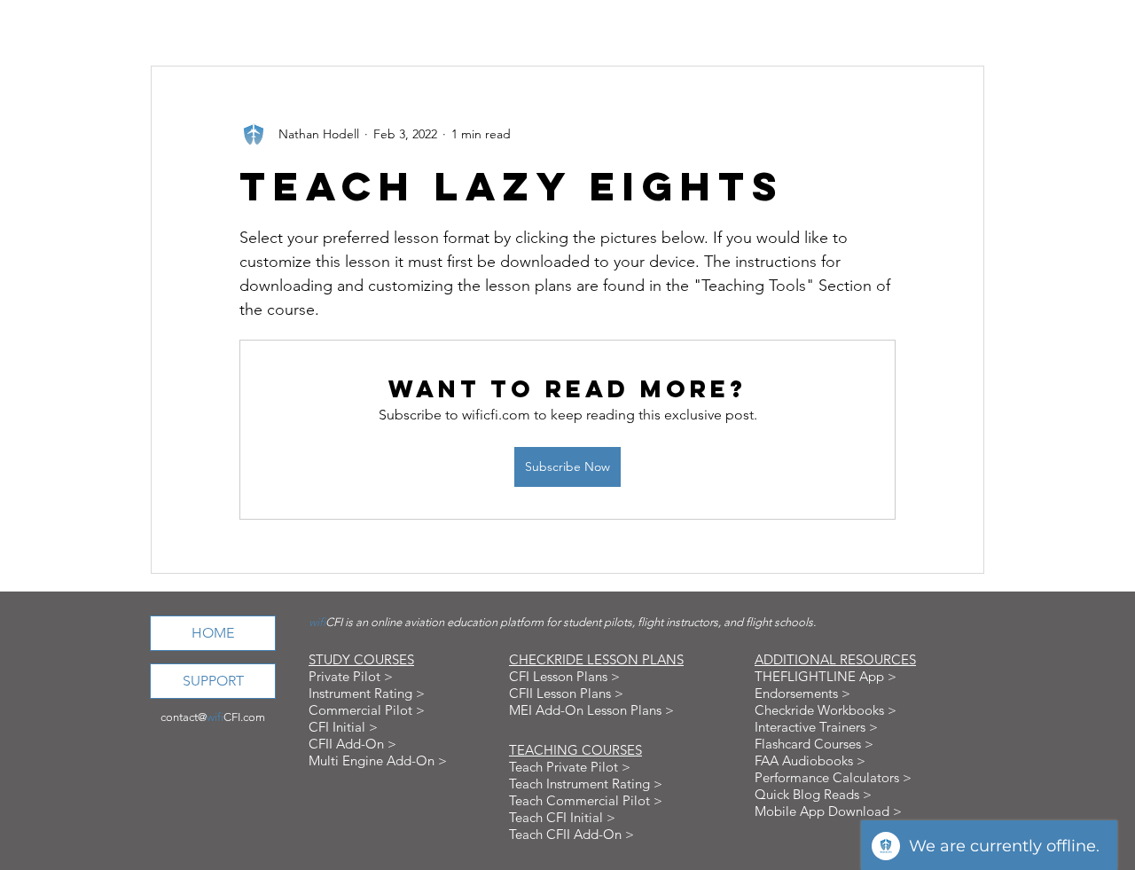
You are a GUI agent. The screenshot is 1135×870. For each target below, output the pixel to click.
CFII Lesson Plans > (566, 693)
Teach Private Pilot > (569, 766)
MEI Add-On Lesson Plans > (591, 709)
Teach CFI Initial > (562, 817)
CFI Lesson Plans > (564, 676)
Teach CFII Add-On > (571, 834)
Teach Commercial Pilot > (585, 800)
